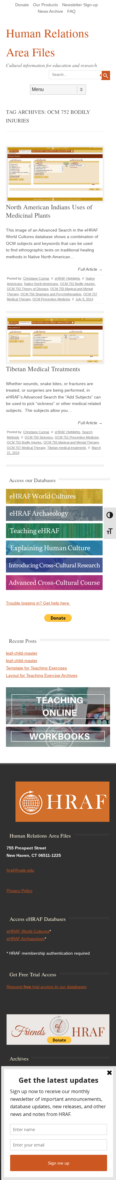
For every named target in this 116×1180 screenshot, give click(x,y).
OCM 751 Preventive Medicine (77, 437)
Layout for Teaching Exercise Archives (41, 675)
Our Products (45, 4)
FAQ (71, 11)
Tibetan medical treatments (66, 447)
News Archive (50, 11)
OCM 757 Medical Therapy (26, 447)
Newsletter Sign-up (80, 4)
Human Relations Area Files (47, 42)
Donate (22, 4)
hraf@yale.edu (20, 870)
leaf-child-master (21, 653)
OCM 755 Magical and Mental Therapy (71, 442)
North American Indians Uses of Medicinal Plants (49, 211)
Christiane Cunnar (36, 278)
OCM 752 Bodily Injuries (77, 284)
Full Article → (90, 269)
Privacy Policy (19, 890)
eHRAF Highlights (67, 278)
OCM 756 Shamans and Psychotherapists (51, 294)
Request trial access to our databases (47, 986)
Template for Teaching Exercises (36, 668)
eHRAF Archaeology (26, 938)
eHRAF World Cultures (28, 931)
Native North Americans (41, 284)
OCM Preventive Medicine (51, 299)
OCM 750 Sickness (39, 437)
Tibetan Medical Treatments (43, 368)
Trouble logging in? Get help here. (38, 603)
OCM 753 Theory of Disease (27, 289)
